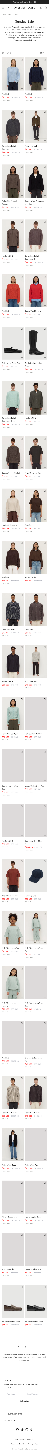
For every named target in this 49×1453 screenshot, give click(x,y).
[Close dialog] (45, 714)
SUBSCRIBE (23, 736)
